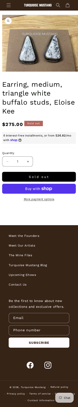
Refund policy (59, 387)
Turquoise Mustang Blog (28, 265)
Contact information (41, 400)
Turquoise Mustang (33, 387)
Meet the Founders (24, 235)
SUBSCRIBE (39, 343)
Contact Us (18, 284)
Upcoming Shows (22, 275)
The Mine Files (20, 255)
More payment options (39, 199)
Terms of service (40, 393)
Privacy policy (16, 393)
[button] (8, 5)
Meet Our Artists (22, 245)
